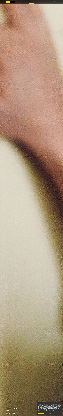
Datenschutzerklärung (52, 411)
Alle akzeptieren (40, 413)
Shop (52, 1)
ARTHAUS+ (47, 1)
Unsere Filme (31, 1)
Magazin (42, 1)
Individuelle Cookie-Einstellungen (49, 413)
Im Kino (37, 1)
